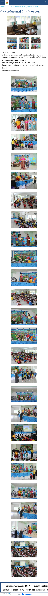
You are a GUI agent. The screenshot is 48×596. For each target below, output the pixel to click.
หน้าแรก (3, 7)
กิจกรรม (10, 7)
